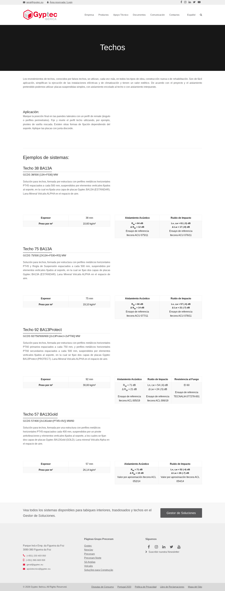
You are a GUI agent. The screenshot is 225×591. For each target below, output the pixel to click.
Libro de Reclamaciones (172, 587)
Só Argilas (89, 562)
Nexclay (88, 549)
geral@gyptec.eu (34, 2)
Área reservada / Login (61, 2)
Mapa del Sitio (195, 587)
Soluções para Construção (98, 570)
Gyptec (88, 545)
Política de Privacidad (145, 587)
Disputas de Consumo (102, 587)
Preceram (89, 554)
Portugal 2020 (124, 587)
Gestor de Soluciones (181, 513)
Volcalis (88, 566)
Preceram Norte (92, 558)
